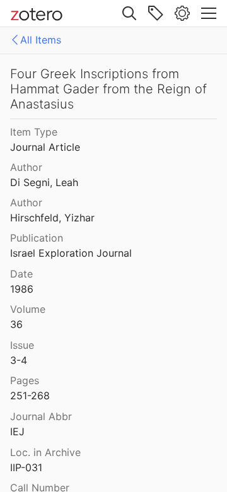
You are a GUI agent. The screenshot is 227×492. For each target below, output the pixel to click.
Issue (22, 345)
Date (21, 273)
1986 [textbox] (21, 289)
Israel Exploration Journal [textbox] (71, 253)
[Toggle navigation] (208, 13)
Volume (27, 309)
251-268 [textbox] (30, 395)
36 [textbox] (16, 324)
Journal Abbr (41, 416)
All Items (40, 39)
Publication (36, 237)
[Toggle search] (129, 13)
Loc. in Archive (45, 452)
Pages (24, 380)
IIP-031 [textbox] (26, 467)
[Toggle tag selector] (156, 13)
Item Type (33, 132)
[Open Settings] (182, 13)
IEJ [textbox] (17, 431)
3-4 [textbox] (18, 360)
